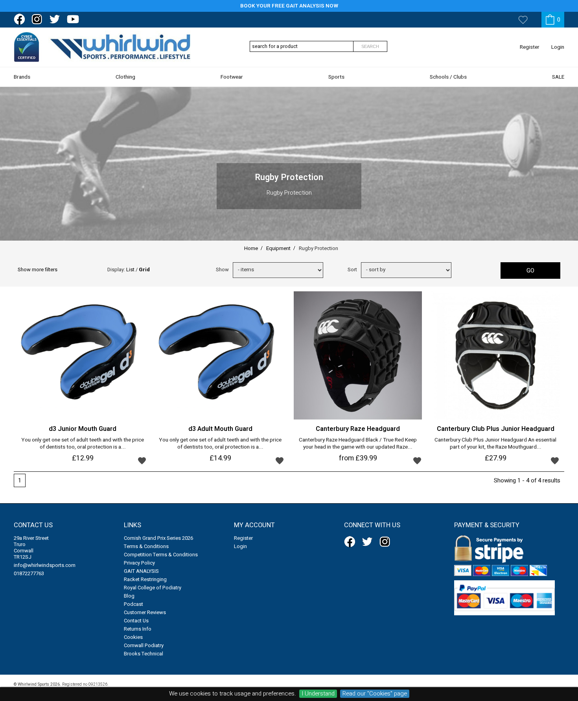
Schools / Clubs (448, 77)
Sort (352, 269)
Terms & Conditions (146, 546)
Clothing (125, 77)
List (130, 269)
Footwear (232, 77)
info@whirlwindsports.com (44, 565)
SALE (558, 77)
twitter (56, 19)
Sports (336, 77)
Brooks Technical (143, 653)
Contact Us (136, 620)
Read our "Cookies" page (374, 694)
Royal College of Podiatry (152, 587)
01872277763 (29, 573)
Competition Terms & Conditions (161, 554)
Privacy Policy (139, 563)
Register (529, 47)
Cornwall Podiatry (144, 645)
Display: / (128, 269)
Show (222, 269)
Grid (144, 269)
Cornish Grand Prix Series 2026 (158, 538)
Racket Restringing (145, 579)
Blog (129, 596)
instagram (38, 19)
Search (370, 46)
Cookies (133, 637)
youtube (74, 19)
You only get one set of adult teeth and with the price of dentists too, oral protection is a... (82, 444)
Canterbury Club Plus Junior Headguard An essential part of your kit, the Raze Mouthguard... (495, 444)
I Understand (318, 694)
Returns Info (137, 629)
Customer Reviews (145, 612)
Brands (22, 77)
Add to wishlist (142, 460)
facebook (21, 19)
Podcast (133, 604)
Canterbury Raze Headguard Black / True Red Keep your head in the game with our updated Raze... (358, 444)
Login (557, 47)
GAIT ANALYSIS (141, 571)
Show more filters (37, 269)
